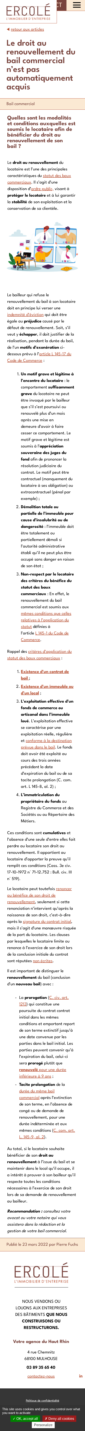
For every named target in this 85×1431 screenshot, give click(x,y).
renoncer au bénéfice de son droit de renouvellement (39, 895)
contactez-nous (41, 1376)
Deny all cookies (61, 1419)
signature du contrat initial (47, 922)
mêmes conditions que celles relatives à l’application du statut (46, 620)
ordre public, (42, 189)
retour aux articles (27, 29)
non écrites (43, 961)
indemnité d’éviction (25, 315)
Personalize (43, 1425)
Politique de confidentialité (42, 1400)
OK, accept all (26, 1419)
